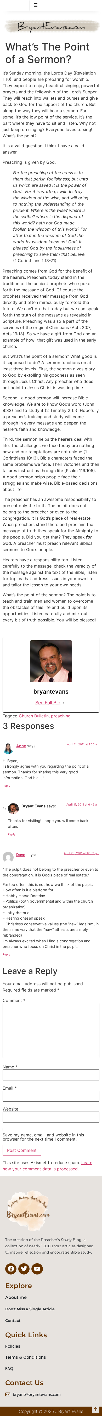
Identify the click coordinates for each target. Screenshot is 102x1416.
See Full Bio (47, 702)
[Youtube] (37, 1269)
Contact (12, 1320)
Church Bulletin (34, 715)
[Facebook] (10, 1269)
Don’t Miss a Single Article (30, 1309)
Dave (20, 854)
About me (16, 1297)
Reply (6, 786)
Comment (14, 1000)
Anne (21, 746)
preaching (61, 715)
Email (10, 1088)
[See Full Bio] (63, 702)
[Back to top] (95, 1409)
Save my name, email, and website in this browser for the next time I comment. (43, 1137)
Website (10, 1109)
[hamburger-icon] (35, 5)
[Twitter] (24, 1269)
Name (10, 1067)
